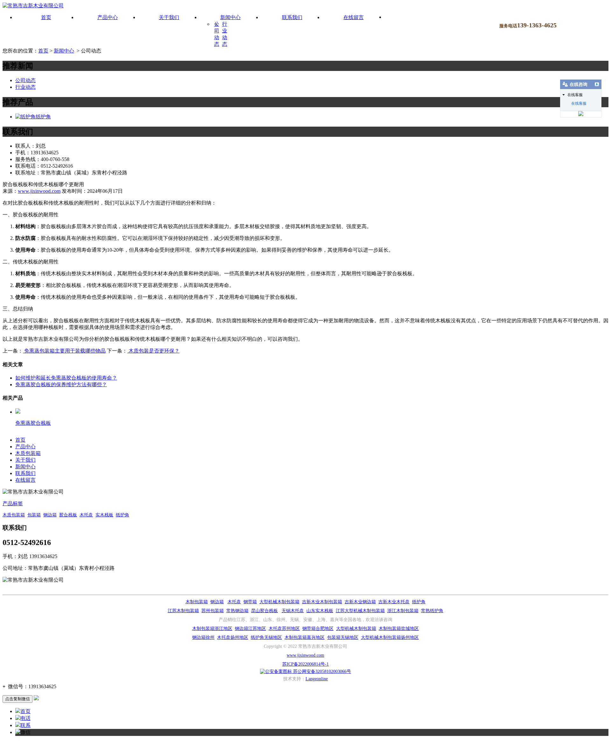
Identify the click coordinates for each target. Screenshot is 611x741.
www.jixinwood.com (39, 191)
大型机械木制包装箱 (279, 601)
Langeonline (317, 678)
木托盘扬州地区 (232, 637)
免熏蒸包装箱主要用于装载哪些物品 (64, 350)
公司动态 (25, 80)
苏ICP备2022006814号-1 (305, 664)
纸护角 (43, 116)
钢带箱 (250, 601)
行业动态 (25, 87)
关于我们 (169, 17)
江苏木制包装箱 (183, 610)
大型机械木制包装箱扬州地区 (390, 637)
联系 (25, 725)
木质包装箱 (28, 453)
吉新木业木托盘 (394, 601)
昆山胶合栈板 (264, 610)
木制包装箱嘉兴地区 (304, 637)
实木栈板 (104, 515)
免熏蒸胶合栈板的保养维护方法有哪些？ (61, 384)
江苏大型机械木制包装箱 (360, 610)
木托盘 (86, 515)
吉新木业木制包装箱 (322, 601)
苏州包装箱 (212, 610)
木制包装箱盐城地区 (399, 628)
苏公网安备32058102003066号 (321, 671)
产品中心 (107, 17)
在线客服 (578, 103)
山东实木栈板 (319, 610)
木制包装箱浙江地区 (212, 628)
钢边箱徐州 (203, 637)
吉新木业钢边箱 (360, 601)
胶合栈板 (68, 515)
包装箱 (34, 515)
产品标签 (13, 503)
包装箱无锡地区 (342, 637)
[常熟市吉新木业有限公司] (33, 5)
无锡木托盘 (293, 610)
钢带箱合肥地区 (318, 628)
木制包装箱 (197, 601)
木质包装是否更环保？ (153, 350)
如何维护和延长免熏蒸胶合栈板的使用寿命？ (66, 378)
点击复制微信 (17, 698)
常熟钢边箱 (237, 610)
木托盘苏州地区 (284, 628)
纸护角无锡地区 (266, 637)
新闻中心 (230, 17)
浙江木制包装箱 (402, 610)
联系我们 (292, 17)
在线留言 (353, 17)
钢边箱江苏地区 (250, 628)
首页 (46, 17)
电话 (25, 718)
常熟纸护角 (432, 610)
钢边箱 (50, 515)
